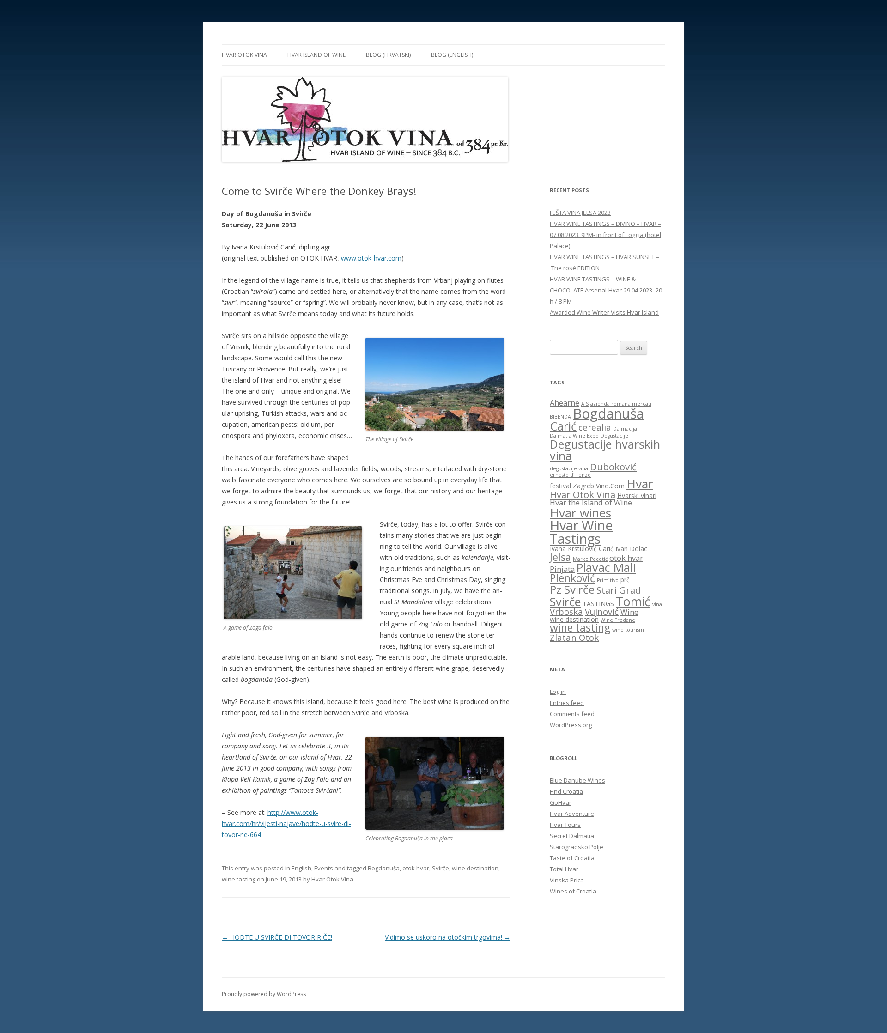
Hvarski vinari (636, 495)
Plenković (572, 578)
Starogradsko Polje (576, 847)
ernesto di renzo (570, 475)
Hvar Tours (565, 824)
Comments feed (572, 714)
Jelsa (560, 557)
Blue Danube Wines (577, 780)
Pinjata (562, 569)
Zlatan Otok (574, 637)
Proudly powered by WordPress (264, 994)
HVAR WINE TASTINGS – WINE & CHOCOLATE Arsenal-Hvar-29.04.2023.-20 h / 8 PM (606, 290)
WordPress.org (571, 725)
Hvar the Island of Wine (591, 503)
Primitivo (608, 580)
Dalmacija (625, 428)
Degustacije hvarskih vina (605, 449)
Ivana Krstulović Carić (582, 548)
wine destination (475, 868)
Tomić (633, 601)
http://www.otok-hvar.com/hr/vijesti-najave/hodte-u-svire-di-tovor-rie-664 (286, 823)
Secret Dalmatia (572, 836)
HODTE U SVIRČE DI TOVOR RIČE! (277, 937)
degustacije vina (569, 468)
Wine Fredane (618, 620)
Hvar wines (580, 512)
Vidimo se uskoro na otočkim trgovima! (447, 937)
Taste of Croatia (572, 858)
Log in (558, 691)
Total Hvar (564, 869)
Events (323, 868)
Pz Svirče (572, 589)
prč (625, 579)
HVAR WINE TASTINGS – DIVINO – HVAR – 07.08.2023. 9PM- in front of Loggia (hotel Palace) (605, 234)
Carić (563, 426)
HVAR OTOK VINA (244, 55)
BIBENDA (560, 416)
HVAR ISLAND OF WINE (316, 55)
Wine (629, 612)
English (301, 868)
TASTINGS (598, 603)
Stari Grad (618, 589)
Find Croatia (566, 791)
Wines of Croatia (573, 891)
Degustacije (614, 435)
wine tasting (238, 879)
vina (657, 604)
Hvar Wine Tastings (581, 531)
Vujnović (602, 611)
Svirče (440, 868)
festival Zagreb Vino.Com (587, 485)
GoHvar (560, 802)
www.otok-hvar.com (371, 258)
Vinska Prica (567, 880)
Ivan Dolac (631, 548)
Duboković (613, 466)
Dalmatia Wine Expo (574, 435)
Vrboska (566, 611)
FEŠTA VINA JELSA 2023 (580, 212)
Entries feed (567, 703)
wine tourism (628, 629)
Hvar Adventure (572, 813)
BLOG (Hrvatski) (388, 55)
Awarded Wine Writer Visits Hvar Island (604, 312)
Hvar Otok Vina (332, 879)
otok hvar (415, 868)
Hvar (639, 483)
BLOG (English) (452, 55)
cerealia (594, 427)
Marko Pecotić (590, 559)
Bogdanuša (384, 868)
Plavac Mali (606, 567)
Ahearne (564, 403)
